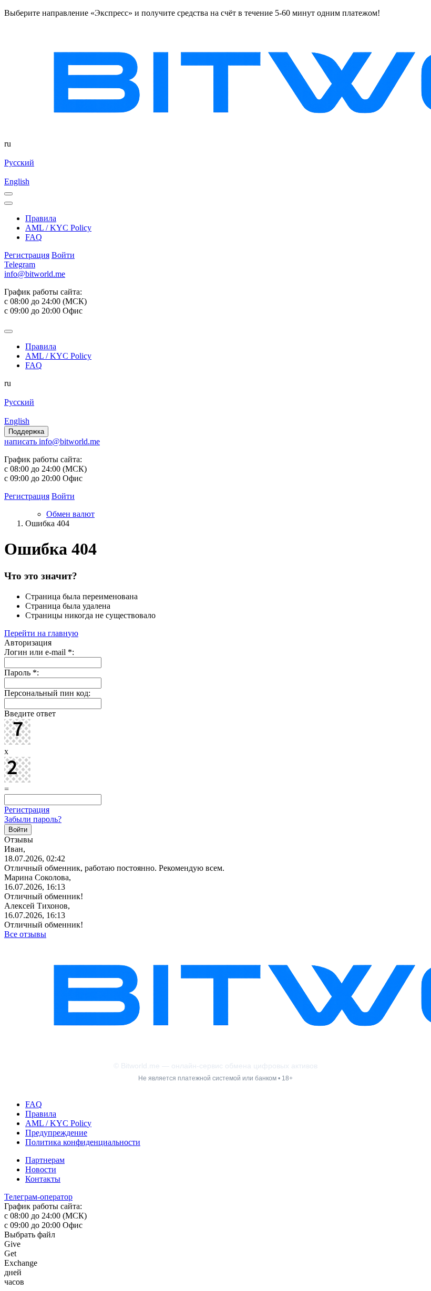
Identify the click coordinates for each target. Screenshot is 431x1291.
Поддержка (26, 431)
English (16, 181)
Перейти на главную (41, 633)
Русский (19, 162)
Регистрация (26, 809)
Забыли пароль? (32, 819)
